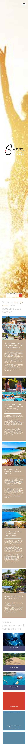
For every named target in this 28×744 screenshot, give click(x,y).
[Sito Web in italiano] (5, 4)
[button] (24, 4)
